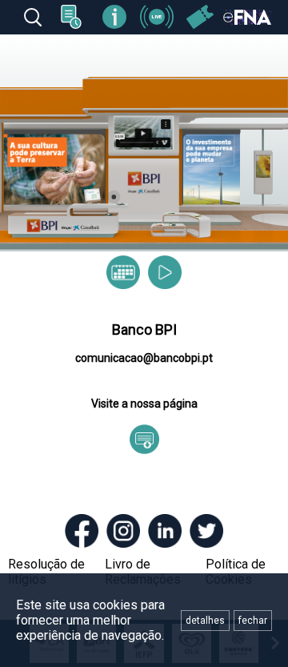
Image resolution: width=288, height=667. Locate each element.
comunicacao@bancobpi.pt (144, 358)
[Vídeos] (165, 272)
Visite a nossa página (144, 403)
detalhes (205, 620)
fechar (252, 620)
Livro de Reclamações (143, 572)
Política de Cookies (236, 572)
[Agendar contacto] (123, 272)
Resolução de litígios (46, 572)
